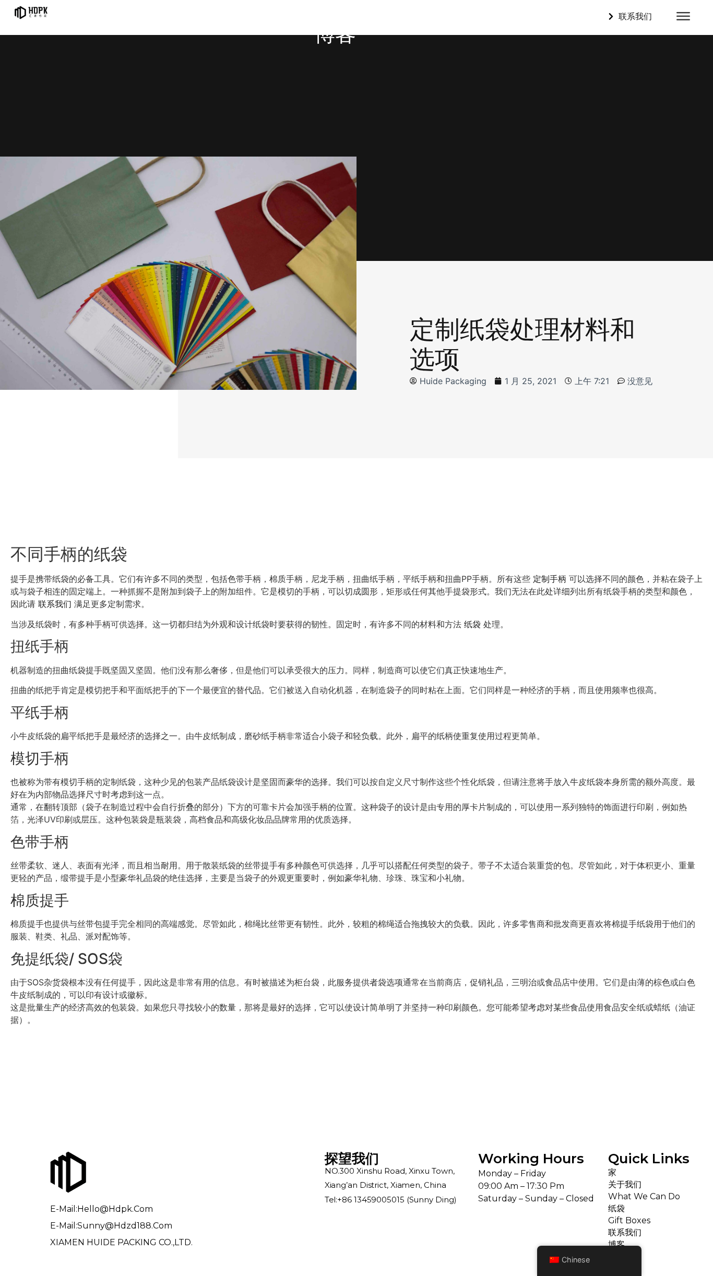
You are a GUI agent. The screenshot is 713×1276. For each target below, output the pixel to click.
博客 (616, 1244)
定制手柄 (549, 579)
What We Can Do (644, 1196)
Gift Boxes (629, 1220)
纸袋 (472, 624)
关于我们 (624, 1184)
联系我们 (55, 604)
